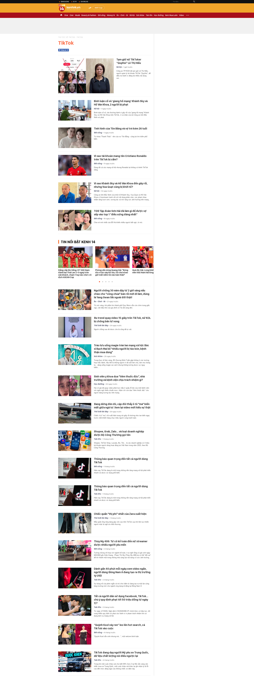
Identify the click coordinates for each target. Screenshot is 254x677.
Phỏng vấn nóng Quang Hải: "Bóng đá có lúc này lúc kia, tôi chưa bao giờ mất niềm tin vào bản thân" (111, 272)
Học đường (159, 15)
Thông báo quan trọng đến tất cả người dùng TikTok (121, 460)
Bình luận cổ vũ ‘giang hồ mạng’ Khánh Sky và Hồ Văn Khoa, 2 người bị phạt (121, 103)
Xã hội (132, 15)
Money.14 (111, 15)
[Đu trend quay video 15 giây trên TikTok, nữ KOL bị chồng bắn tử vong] (74, 327)
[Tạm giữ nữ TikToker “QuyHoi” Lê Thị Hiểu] (86, 75)
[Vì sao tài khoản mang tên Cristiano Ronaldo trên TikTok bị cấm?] (74, 165)
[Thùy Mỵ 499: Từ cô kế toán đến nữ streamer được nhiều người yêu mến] (74, 550)
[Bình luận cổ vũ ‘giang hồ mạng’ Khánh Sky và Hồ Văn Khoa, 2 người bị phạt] (74, 110)
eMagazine (65, 2)
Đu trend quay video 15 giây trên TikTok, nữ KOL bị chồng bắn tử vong (122, 319)
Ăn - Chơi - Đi (122, 15)
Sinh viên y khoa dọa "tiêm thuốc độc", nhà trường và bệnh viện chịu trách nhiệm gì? (119, 378)
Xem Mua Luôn (171, 15)
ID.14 (74, 2)
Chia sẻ (64, 50)
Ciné (71, 15)
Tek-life (149, 15)
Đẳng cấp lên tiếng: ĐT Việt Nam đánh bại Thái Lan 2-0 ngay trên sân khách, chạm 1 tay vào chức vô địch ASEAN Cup (75, 274)
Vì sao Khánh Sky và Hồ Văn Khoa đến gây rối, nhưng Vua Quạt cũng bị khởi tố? (120, 185)
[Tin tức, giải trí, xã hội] (71, 8)
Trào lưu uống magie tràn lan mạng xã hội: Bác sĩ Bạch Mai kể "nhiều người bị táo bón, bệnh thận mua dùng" (121, 349)
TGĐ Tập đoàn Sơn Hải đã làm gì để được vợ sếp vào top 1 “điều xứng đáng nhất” (120, 212)
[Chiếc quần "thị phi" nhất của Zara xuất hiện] (74, 523)
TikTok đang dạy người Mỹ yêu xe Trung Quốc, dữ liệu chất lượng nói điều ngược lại (121, 654)
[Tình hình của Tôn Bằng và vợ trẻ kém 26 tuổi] (74, 137)
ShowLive (84, 2)
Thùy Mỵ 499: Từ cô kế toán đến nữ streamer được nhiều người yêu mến (121, 543)
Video (181, 15)
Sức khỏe (140, 15)
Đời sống (101, 15)
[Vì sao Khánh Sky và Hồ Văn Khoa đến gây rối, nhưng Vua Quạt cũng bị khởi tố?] (74, 192)
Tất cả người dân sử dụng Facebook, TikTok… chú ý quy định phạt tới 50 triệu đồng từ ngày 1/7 (121, 600)
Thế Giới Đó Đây (101, 325)
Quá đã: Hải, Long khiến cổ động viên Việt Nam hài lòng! (147, 271)
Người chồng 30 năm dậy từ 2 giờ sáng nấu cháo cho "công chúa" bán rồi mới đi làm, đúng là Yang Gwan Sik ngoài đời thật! (121, 294)
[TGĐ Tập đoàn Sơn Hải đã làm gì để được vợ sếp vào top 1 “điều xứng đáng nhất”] (74, 220)
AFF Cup (99, 8)
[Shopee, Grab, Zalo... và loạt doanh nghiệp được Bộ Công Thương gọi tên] (74, 440)
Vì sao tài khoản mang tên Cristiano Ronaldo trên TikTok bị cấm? (120, 157)
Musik (77, 15)
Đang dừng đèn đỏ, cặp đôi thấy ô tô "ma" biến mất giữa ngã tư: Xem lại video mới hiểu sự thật (122, 405)
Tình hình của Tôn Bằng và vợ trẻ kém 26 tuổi (120, 128)
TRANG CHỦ (61, 15)
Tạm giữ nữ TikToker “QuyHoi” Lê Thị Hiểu (128, 61)
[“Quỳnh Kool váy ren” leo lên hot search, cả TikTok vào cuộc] (74, 634)
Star (66, 15)
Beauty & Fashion (88, 15)
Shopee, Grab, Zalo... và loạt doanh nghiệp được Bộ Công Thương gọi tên (119, 433)
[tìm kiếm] (194, 1)
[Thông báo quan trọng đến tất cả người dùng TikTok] (74, 468)
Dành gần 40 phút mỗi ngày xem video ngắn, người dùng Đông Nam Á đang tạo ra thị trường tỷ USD (122, 572)
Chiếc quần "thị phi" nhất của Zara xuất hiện (120, 513)
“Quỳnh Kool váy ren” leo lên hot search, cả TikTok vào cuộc (119, 626)
